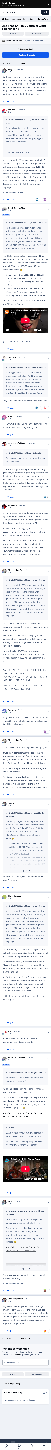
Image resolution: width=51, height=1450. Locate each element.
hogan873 (12, 505)
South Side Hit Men (14, 41)
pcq (9, 1031)
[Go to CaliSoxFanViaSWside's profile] (4, 444)
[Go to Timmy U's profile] (4, 711)
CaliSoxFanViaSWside (17, 443)
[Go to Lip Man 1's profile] (4, 111)
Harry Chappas (14, 896)
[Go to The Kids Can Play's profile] (4, 571)
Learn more (5, 4)
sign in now (15, 1354)
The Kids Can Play (15, 570)
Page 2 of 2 (24, 63)
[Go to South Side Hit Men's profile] (3, 41)
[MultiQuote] (3, 101)
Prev (9, 63)
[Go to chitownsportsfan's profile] (4, 1300)
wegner (11, 69)
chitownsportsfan (15, 1299)
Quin (34, 453)
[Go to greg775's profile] (4, 417)
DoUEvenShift (37, 119)
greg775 (11, 416)
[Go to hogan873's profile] (4, 506)
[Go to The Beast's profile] (4, 358)
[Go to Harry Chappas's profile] (4, 897)
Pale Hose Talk (36, 41)
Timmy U (12, 710)
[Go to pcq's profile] (4, 1032)
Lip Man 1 (12, 110)
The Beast (12, 357)
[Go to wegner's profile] (4, 70)
